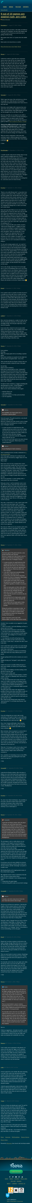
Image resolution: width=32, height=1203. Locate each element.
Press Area (24, 1179)
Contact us (21, 1183)
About (9, 1183)
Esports (26, 7)
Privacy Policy (4, 1140)
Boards (19, 1181)
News (5, 7)
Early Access (16, 1171)
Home (2, 1137)
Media (11, 7)
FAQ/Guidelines (16, 1137)
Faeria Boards (4, 10)
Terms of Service (25, 1137)
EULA (8, 1201)
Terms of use (20, 1201)
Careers (14, 1183)
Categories (7, 1137)
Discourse (9, 1143)
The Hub (18, 7)
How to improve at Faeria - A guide (17, 121)
